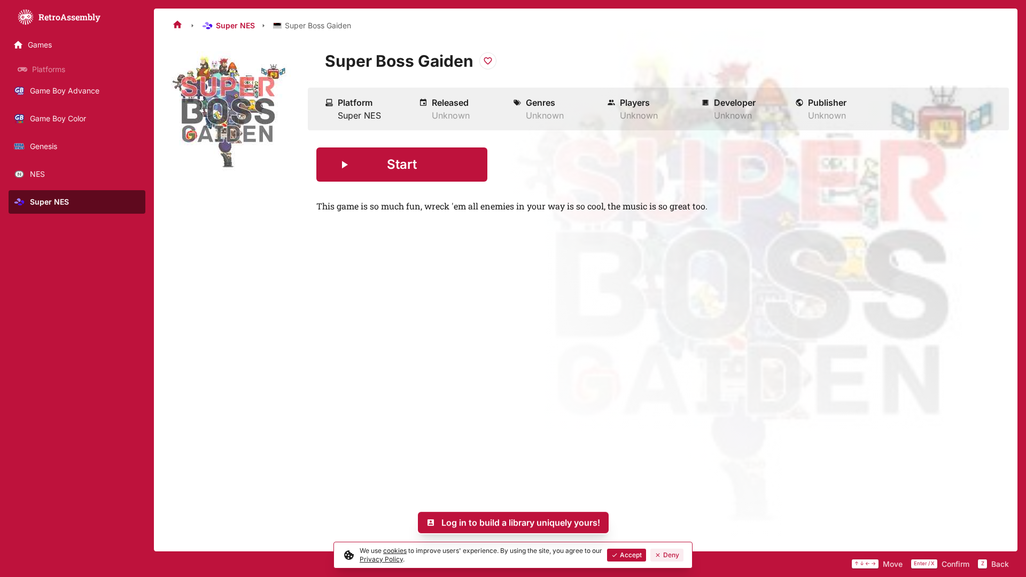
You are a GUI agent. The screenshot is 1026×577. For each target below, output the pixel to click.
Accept (631, 555)
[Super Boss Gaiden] (230, 112)
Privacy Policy (381, 559)
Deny (671, 555)
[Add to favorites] (488, 61)
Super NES (235, 25)
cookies (395, 551)
